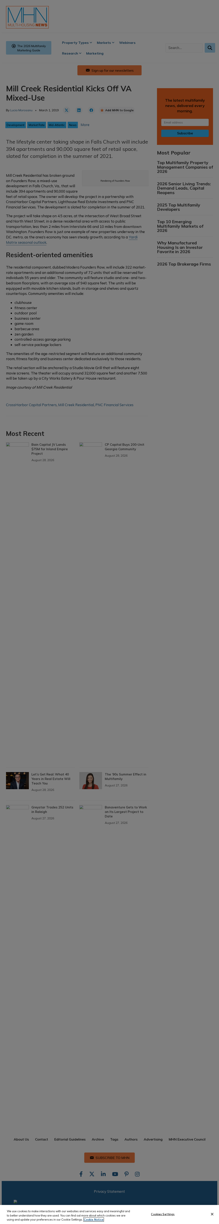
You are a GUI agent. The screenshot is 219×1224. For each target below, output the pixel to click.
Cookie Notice (94, 1219)
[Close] (212, 1214)
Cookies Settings (163, 1214)
